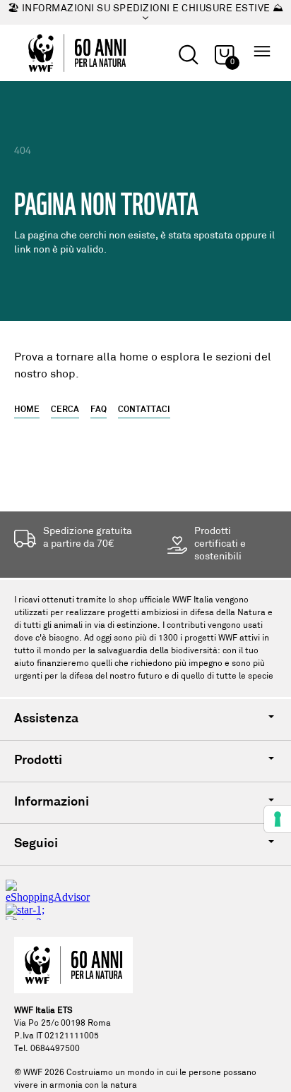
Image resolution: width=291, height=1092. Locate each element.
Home (27, 410)
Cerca (65, 410)
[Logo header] (77, 53)
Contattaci (144, 410)
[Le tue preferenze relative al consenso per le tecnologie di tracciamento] (277, 819)
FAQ (98, 410)
